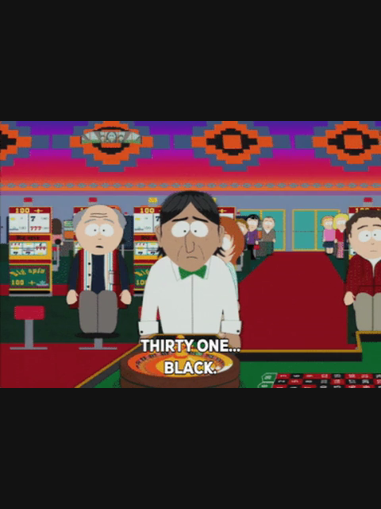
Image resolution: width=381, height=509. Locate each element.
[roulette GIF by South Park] (190, 254)
